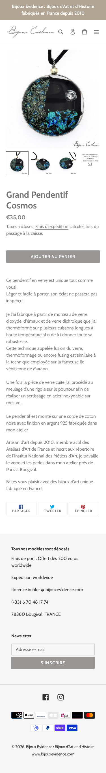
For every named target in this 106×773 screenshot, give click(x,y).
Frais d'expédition (51, 226)
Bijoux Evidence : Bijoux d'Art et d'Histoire (60, 746)
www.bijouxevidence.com (53, 754)
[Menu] (96, 31)
